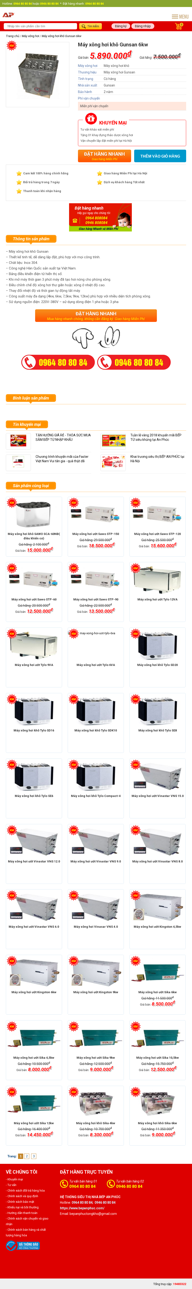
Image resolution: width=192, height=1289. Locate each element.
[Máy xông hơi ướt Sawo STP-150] (96, 515)
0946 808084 (96, 223)
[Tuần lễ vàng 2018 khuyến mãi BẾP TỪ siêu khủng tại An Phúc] (115, 446)
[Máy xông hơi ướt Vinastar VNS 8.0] (157, 842)
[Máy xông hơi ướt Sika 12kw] (34, 1104)
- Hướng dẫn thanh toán (21, 1213)
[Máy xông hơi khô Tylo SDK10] (96, 711)
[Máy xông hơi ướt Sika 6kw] (157, 973)
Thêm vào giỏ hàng (160, 156)
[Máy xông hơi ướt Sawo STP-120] (157, 515)
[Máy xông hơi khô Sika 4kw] (96, 1104)
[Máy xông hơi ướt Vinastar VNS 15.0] (157, 777)
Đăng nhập (143, 26)
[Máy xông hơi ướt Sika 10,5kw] (157, 1038)
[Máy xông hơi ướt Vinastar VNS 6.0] (34, 907)
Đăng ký (121, 26)
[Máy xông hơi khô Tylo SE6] (34, 777)
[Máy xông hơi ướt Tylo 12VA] (157, 580)
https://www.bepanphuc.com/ (82, 1208)
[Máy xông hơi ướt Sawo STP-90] (96, 580)
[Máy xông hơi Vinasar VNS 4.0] (96, 907)
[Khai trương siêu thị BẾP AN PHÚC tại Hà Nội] (113, 468)
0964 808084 (96, 218)
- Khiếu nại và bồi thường (22, 1207)
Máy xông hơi (30, 36)
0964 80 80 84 (82, 1186)
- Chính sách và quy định (22, 1196)
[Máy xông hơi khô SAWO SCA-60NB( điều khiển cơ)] (34, 515)
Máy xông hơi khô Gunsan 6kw (61, 36)
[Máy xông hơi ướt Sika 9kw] (96, 1038)
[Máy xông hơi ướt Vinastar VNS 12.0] (34, 842)
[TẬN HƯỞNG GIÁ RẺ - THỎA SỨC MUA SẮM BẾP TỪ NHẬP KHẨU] (18, 446)
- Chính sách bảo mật (20, 1201)
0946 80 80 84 (129, 1186)
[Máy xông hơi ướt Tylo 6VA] (96, 646)
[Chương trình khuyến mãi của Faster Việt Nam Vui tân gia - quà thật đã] (18, 468)
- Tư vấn (11, 1185)
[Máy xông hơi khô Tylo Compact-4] (96, 777)
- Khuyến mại (14, 1179)
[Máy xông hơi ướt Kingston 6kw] (34, 973)
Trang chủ (12, 36)
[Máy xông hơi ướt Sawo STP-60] (34, 580)
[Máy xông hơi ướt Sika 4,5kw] (34, 1038)
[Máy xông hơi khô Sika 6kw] (157, 1104)
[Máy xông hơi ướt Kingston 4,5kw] (157, 907)
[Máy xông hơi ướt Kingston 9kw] (96, 973)
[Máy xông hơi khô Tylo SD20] (157, 646)
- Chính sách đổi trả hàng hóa (25, 1190)
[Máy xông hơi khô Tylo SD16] (34, 711)
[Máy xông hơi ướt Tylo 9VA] (34, 646)
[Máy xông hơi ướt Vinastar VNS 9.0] (96, 842)
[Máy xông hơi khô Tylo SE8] (157, 711)
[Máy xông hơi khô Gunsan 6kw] (37, 101)
